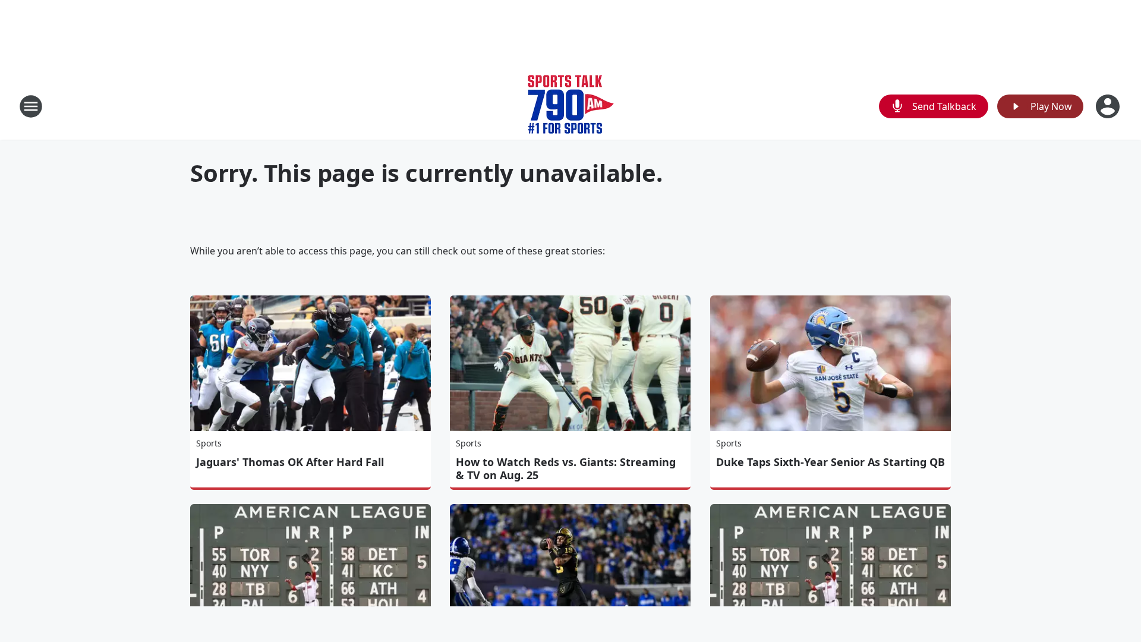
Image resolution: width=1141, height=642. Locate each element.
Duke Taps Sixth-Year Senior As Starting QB (830, 461)
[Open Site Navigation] (31, 106)
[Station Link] (571, 106)
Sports (209, 443)
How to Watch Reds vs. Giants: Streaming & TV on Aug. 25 (566, 468)
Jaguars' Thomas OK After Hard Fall (290, 461)
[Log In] (1109, 106)
